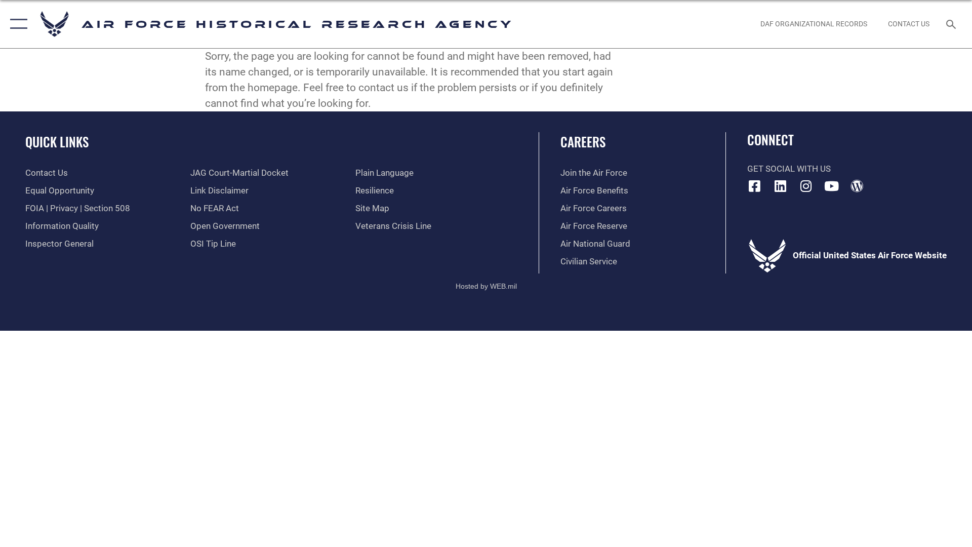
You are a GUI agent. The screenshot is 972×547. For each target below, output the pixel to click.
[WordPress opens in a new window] (857, 185)
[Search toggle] (952, 24)
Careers (582, 141)
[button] (16, 24)
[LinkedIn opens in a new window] (780, 185)
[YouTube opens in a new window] (831, 185)
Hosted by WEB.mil (486, 286)
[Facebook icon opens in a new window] (754, 185)
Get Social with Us (789, 169)
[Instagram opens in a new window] (806, 185)
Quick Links (57, 141)
